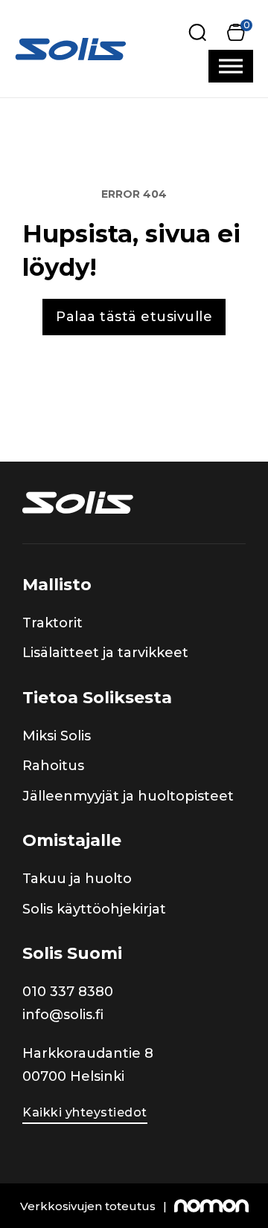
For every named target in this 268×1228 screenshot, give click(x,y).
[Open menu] (230, 66)
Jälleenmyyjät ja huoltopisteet (128, 796)
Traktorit (52, 623)
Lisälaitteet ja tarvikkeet (105, 652)
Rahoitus (53, 765)
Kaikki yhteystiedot (84, 1112)
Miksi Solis (56, 736)
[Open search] (197, 32)
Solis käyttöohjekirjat (94, 909)
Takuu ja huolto (77, 878)
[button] (235, 32)
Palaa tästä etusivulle (134, 316)
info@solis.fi (62, 1014)
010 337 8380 (67, 991)
